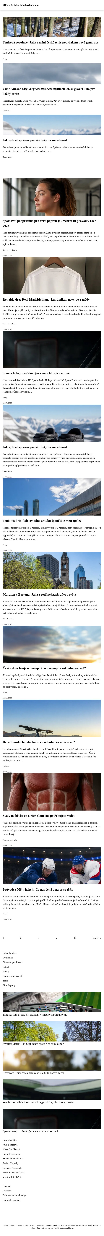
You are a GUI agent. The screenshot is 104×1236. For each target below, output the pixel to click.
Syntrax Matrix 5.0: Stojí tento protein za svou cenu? (33, 1043)
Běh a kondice (8, 619)
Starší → (97, 938)
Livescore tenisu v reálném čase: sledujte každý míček (33, 1072)
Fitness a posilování (10, 840)
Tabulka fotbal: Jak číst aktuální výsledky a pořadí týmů (35, 1014)
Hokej (5, 398)
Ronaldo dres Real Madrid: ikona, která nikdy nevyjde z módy (46, 299)
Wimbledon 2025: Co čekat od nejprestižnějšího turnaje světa (38, 1102)
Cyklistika (6, 110)
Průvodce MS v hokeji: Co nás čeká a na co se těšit (38, 889)
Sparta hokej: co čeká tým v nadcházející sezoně (36, 373)
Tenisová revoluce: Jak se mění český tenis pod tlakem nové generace (50, 42)
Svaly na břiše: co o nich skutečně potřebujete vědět (38, 815)
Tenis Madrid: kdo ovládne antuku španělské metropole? (42, 520)
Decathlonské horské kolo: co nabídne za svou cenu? (39, 742)
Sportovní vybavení (10, 250)
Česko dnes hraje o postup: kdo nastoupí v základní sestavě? (44, 668)
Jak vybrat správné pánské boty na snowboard (35, 140)
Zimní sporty (7, 157)
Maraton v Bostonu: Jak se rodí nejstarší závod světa (39, 594)
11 (75, 938)
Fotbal (5, 693)
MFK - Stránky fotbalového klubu (21, 5)
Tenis (5, 59)
